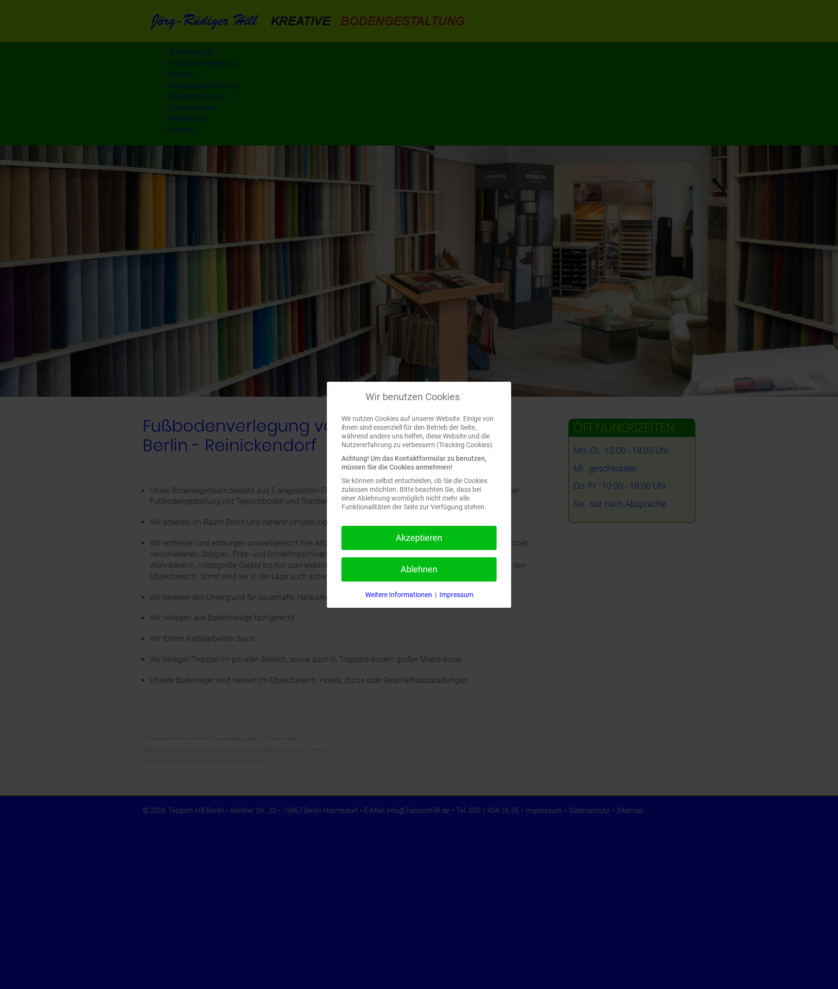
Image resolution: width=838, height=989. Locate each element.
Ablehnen (419, 569)
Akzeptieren (419, 538)
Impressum (456, 595)
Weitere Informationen (398, 595)
